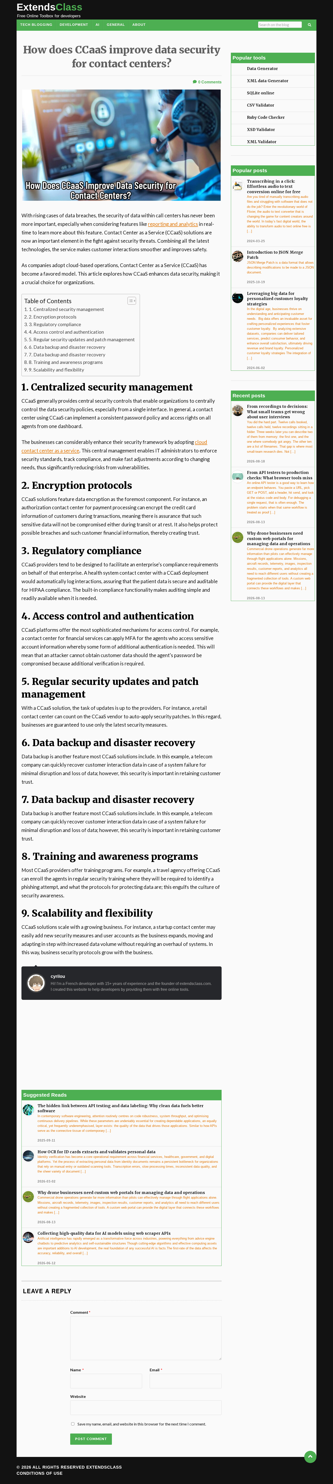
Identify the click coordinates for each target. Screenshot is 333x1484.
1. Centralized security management (66, 309)
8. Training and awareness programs (66, 362)
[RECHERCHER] (309, 25)
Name (77, 1370)
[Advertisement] (121, 1045)
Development (74, 25)
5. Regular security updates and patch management (82, 339)
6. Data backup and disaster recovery (67, 347)
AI (97, 25)
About (139, 25)
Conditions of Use (40, 1473)
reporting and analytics (173, 224)
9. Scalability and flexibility (56, 369)
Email (156, 1370)
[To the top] (310, 1457)
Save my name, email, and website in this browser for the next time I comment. (142, 1424)
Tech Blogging (36, 25)
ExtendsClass (104, 1467)
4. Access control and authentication (66, 332)
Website (78, 1396)
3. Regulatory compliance (55, 324)
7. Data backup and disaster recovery (67, 354)
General (116, 25)
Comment (80, 1312)
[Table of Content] (131, 301)
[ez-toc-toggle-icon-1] (129, 301)
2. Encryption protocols (53, 317)
